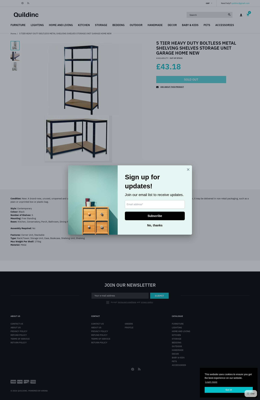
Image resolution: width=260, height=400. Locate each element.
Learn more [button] (211, 382)
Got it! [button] (229, 390)
